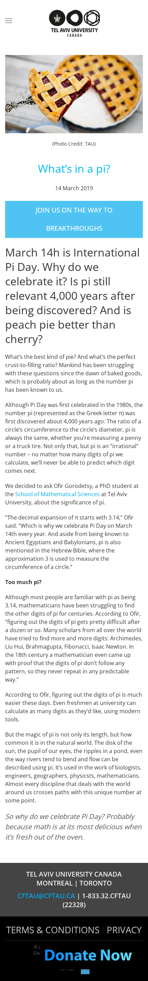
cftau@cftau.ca (46, 895)
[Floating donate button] (88, 955)
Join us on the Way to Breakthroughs (74, 219)
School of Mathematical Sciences (57, 494)
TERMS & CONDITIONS (52, 930)
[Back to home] (74, 23)
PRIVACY (124, 930)
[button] (8, 20)
